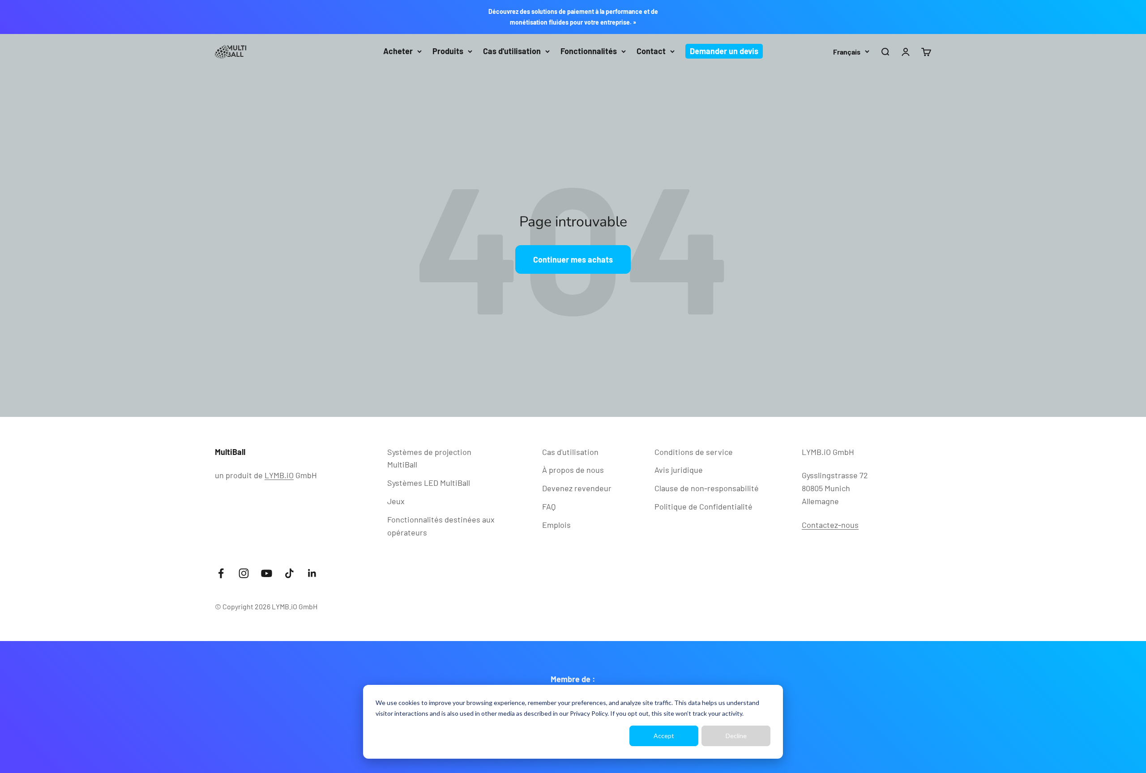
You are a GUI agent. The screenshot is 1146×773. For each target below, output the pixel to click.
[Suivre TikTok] (289, 573)
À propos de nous (573, 470)
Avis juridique (678, 470)
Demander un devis (724, 51)
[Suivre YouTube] (267, 573)
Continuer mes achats (573, 259)
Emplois (556, 525)
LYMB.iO (279, 475)
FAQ (549, 506)
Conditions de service (693, 452)
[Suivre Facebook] (221, 573)
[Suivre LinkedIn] (312, 573)
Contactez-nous (830, 525)
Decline (736, 735)
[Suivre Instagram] (244, 573)
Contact (651, 51)
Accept (664, 735)
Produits (447, 51)
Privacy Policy (588, 713)
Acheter (398, 51)
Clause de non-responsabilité (706, 488)
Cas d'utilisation (512, 51)
